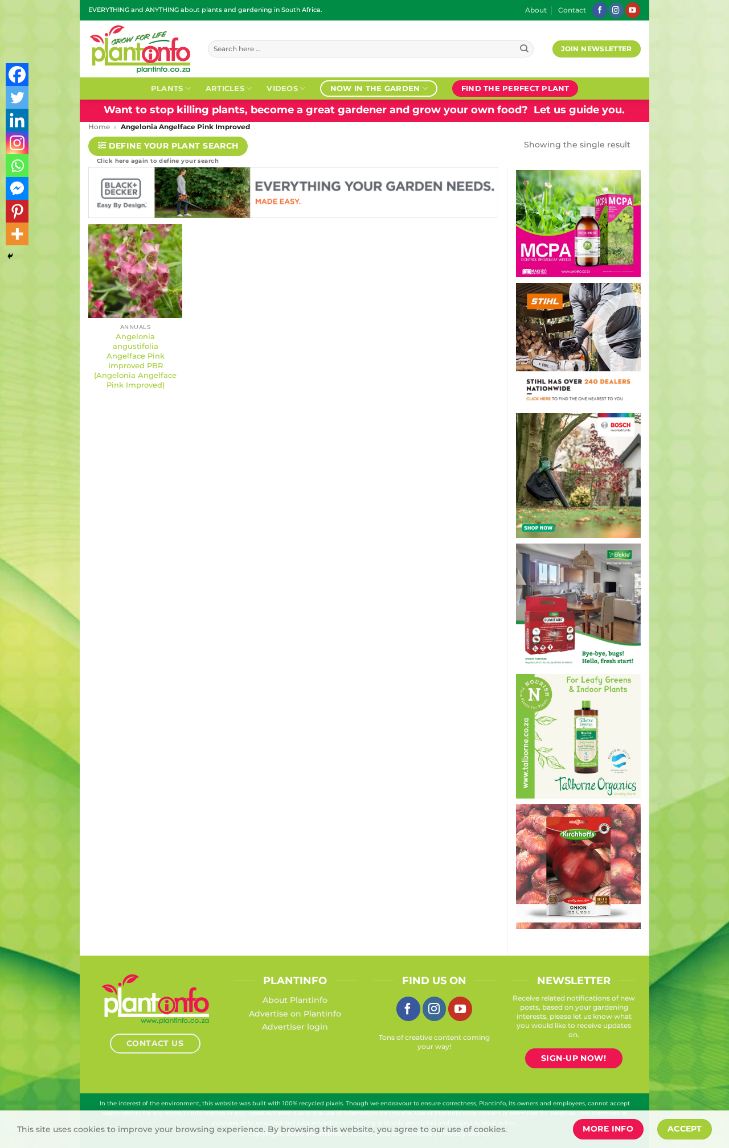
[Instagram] (17, 142)
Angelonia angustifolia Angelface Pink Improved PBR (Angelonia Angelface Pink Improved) (135, 360)
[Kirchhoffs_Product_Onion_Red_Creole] (578, 866)
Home (99, 127)
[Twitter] (17, 97)
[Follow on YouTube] (632, 10)
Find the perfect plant (515, 88)
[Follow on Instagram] (616, 10)
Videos (282, 88)
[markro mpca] (578, 223)
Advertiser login (295, 1027)
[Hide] (10, 256)
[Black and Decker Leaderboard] (293, 195)
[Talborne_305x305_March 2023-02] (578, 735)
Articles (225, 88)
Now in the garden (375, 88)
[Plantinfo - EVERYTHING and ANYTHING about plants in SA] (139, 49)
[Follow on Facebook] (599, 10)
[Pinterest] (17, 211)
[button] (168, 147)
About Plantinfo (295, 1000)
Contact (572, 10)
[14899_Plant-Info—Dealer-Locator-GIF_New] (578, 344)
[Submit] (524, 49)
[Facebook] (17, 74)
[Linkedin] (17, 120)
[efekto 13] (578, 605)
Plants (167, 88)
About (536, 10)
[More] (17, 234)
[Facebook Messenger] (17, 188)
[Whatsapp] (17, 165)
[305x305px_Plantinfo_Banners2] (578, 475)
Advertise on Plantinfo (295, 1014)
